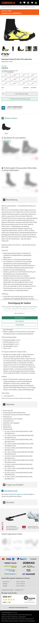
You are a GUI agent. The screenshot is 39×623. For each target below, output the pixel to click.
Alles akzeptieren (20, 318)
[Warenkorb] (32, 2)
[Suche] (20, 2)
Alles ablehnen (20, 321)
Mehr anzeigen (18, 313)
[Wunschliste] (24, 2)
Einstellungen (20, 325)
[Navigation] (35, 2)
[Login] (28, 2)
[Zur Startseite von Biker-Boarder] (8, 3)
